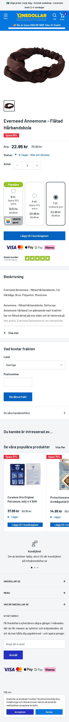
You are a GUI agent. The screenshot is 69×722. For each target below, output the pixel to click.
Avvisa (49, 711)
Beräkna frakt (18, 396)
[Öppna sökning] (55, 15)
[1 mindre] (17, 165)
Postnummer (11, 374)
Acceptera (20, 711)
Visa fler (60, 447)
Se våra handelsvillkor (17, 413)
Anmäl (13, 655)
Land (7, 357)
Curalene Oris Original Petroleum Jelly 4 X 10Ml (22, 499)
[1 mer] (37, 165)
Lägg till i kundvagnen (34, 235)
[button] (13, 201)
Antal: (7, 164)
